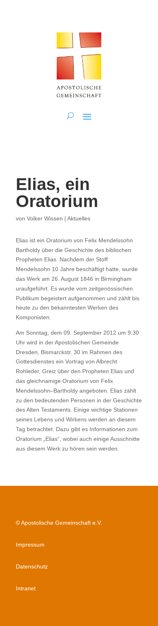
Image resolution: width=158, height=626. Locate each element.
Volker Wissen (45, 218)
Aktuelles (78, 218)
